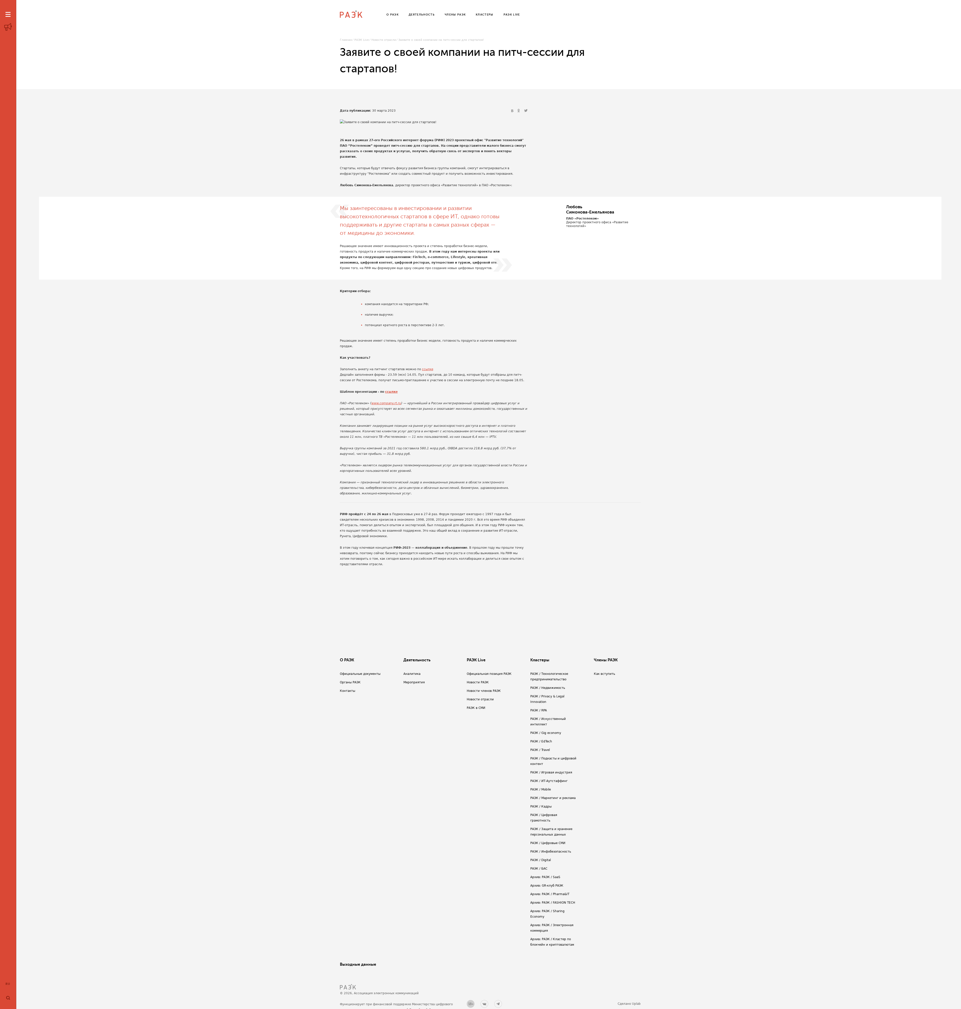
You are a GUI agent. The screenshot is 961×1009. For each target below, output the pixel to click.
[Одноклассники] (519, 111)
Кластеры (539, 660)
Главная (346, 40)
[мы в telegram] (498, 1004)
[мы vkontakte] (484, 1004)
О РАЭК (347, 660)
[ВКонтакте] (513, 111)
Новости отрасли (383, 40)
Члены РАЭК (606, 660)
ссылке (427, 369)
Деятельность (416, 660)
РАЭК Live (361, 40)
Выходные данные (358, 964)
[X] (526, 111)
